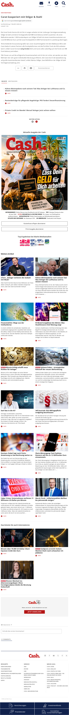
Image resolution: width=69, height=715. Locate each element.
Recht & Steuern (6, 678)
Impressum (27, 677)
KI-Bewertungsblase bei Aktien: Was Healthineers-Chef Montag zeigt (50, 324)
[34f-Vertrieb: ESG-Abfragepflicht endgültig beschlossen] (51, 399)
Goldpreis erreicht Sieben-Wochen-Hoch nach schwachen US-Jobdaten (49, 551)
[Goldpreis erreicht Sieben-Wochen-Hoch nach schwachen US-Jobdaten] (51, 538)
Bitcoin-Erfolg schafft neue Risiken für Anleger (14, 368)
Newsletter (27, 686)
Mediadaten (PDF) (29, 684)
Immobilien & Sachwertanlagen (11, 673)
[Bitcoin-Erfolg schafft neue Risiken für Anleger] (17, 356)
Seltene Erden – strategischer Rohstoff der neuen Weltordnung (50, 368)
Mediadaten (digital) (30, 682)
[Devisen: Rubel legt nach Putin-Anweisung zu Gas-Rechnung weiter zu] (17, 442)
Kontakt (26, 679)
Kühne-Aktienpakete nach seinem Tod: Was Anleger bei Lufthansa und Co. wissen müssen (35, 90)
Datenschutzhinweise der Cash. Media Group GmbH (34, 674)
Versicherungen (6, 666)
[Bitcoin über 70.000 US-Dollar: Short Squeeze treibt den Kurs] (17, 538)
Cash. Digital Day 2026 (54, 671)
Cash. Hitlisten (51, 683)
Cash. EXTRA (50, 666)
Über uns (27, 689)
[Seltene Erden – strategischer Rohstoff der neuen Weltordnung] (51, 356)
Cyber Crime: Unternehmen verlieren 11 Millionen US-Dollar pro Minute (17, 499)
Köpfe (2, 680)
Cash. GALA (50, 677)
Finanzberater (5, 669)
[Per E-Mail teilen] (31, 68)
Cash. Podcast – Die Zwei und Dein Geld (57, 686)
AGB (25, 671)
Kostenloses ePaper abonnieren (34, 223)
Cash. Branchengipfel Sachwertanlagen (54, 680)
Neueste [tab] (4, 81)
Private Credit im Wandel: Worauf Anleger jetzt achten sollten (30, 110)
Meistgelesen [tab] (12, 81)
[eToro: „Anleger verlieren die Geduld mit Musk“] (17, 266)
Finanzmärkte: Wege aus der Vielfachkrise (12, 324)
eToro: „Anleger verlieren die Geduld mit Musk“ (16, 279)
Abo (25, 666)
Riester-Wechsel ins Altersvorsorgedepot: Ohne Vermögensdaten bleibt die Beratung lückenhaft (16, 584)
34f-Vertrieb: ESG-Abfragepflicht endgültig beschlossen (48, 411)
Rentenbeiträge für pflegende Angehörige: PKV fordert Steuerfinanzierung (35, 100)
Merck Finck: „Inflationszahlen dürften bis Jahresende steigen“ (51, 499)
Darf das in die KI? (8, 410)
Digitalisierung (6, 676)
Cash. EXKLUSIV (51, 669)
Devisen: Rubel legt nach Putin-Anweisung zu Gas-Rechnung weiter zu (16, 454)
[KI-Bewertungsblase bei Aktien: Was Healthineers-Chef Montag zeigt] (51, 312)
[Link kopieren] (18, 68)
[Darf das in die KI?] (17, 399)
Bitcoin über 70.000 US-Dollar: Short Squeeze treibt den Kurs (15, 550)
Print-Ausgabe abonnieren (34, 229)
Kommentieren (44, 68)
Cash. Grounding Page (31, 691)
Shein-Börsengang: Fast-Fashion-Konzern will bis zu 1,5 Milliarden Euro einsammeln (50, 455)
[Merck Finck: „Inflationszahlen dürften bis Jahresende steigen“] (51, 487)
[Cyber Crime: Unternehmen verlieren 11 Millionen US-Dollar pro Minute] (17, 487)
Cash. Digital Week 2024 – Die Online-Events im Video (55, 674)
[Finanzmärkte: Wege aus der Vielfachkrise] (17, 312)
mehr (9, 93)
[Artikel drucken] (24, 68)
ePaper (26, 669)
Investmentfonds (6, 671)
